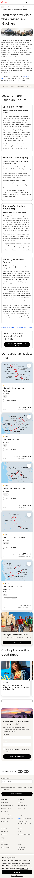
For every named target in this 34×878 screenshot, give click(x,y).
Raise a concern (5, 847)
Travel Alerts (4, 812)
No (26, 771)
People (20, 838)
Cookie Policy (24, 868)
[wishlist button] (29, 365)
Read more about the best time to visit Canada (16, 328)
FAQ (2, 838)
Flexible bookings (6, 815)
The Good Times (22, 805)
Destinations (9, 7)
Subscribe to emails (17, 794)
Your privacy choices (25, 818)
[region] (17, 328)
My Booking (4, 802)
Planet (19, 841)
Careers (20, 812)
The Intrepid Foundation (25, 834)
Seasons (12, 86)
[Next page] (29, 680)
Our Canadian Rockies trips (23, 86)
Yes (20, 771)
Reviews (3, 841)
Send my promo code (17, 756)
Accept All (17, 872)
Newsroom (4, 844)
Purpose (20, 829)
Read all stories (17, 701)
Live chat (4, 834)
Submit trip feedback (7, 805)
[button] (29, 365)
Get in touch (4, 831)
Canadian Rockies (20, 7)
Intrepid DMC (21, 808)
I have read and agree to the (17, 750)
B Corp (20, 831)
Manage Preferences (16, 876)
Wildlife (20, 844)
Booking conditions (7, 818)
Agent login (4, 821)
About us (20, 802)
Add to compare (11, 400)
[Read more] (2, 7)
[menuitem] (5, 2)
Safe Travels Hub (6, 808)
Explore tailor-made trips (17, 642)
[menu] (30, 2)
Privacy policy (21, 815)
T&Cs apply (4, 789)
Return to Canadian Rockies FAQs (17, 344)
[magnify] (26, 2)
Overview (5, 86)
